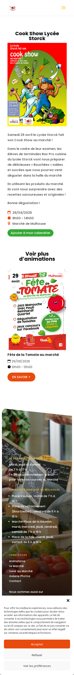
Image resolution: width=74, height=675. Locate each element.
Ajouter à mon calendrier (30, 233)
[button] (68, 600)
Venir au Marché (21, 571)
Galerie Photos (19, 576)
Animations (17, 561)
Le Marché (16, 566)
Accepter (37, 644)
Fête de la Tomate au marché (33, 354)
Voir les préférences (37, 666)
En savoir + (21, 377)
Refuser (37, 655)
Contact (15, 581)
